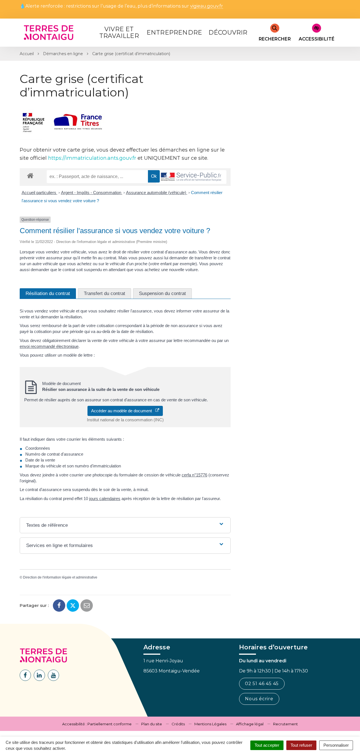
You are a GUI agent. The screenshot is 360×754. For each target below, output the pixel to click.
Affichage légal (250, 724)
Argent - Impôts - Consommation (91, 192)
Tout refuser (301, 745)
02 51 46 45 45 (262, 683)
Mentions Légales (210, 724)
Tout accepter (267, 745)
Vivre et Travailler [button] (119, 32)
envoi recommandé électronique (49, 346)
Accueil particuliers (39, 192)
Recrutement (285, 724)
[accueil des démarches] (30, 175)
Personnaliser (336, 745)
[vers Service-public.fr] (191, 177)
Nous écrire (259, 698)
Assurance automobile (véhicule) (156, 192)
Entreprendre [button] (174, 32)
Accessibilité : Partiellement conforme (97, 724)
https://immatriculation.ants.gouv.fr (92, 158)
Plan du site (151, 724)
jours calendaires (104, 498)
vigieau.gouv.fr (206, 6)
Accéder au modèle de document (123, 410)
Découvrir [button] (228, 32)
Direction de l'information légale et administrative (60, 577)
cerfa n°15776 (194, 474)
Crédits (178, 724)
